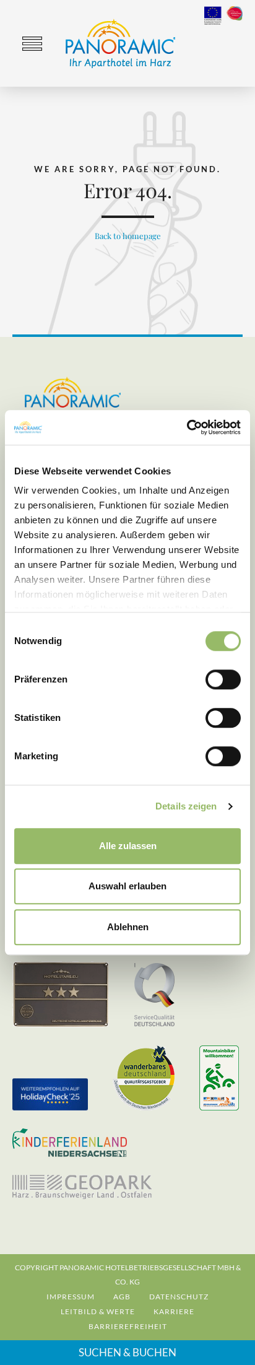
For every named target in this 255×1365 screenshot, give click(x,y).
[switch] (223, 679)
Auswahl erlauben (127, 886)
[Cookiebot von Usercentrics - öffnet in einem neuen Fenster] (186, 427)
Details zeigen (186, 806)
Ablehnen (128, 927)
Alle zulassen (128, 845)
